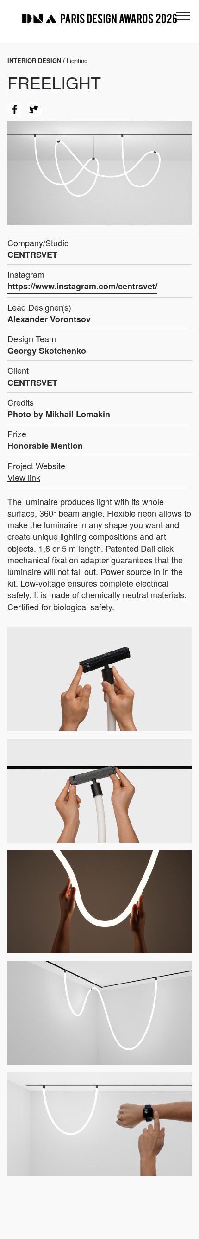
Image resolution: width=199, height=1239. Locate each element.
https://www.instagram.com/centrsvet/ (82, 286)
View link (23, 477)
